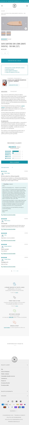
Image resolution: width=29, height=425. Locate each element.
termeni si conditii (19, 415)
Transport (13, 91)
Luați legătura (7, 327)
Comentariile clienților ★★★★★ (8, 376)
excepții (17, 292)
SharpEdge (4, 40)
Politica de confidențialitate (14, 419)
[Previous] (3, 23)
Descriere (4, 91)
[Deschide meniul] (3, 6)
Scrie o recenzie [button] (14, 162)
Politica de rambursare (14, 417)
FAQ (2, 369)
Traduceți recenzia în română (9, 214)
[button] (4, 39)
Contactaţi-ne (4, 378)
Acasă (3, 10)
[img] (4, 171)
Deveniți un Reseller (5, 383)
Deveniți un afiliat (5, 385)
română (12, 410)
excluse (17, 305)
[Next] (25, 23)
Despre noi (3, 380)
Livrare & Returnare (5, 371)
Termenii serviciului (14, 421)
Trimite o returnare (5, 374)
